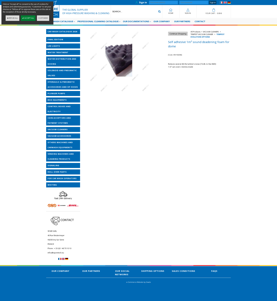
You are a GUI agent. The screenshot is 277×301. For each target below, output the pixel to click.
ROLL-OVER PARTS (57, 172)
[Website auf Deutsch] (229, 3)
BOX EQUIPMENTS (57, 100)
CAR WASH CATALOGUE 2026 (62, 31)
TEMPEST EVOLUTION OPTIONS (207, 35)
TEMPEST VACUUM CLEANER (202, 34)
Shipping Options (152, 270)
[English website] (225, 3)
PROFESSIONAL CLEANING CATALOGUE (98, 21)
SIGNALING (53, 165)
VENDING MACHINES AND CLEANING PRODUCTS (61, 156)
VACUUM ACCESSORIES (59, 136)
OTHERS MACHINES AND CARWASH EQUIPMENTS (60, 145)
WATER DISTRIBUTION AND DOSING (62, 61)
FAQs (214, 270)
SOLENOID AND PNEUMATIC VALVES (62, 73)
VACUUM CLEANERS (58, 129)
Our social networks (122, 272)
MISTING (52, 185)
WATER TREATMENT (58, 52)
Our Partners (182, 21)
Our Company (162, 21)
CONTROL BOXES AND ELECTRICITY (59, 109)
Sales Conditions (183, 270)
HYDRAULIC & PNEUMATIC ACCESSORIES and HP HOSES (63, 84)
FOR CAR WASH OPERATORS (62, 178)
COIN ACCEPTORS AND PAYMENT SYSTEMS (59, 120)
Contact (200, 21)
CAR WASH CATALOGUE (60, 21)
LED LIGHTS (54, 46)
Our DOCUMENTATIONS (136, 21)
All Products (195, 32)
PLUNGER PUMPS (56, 93)
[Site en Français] (221, 3)
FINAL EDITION (55, 39)
